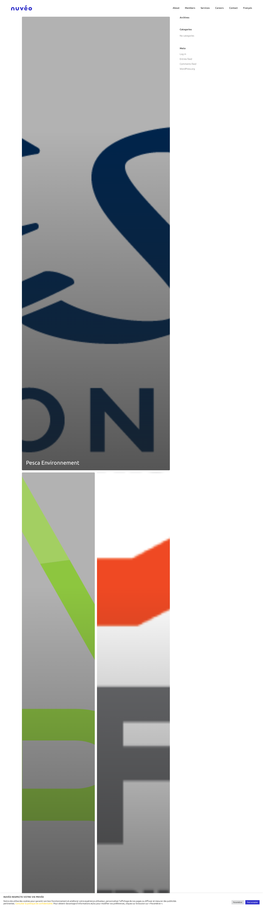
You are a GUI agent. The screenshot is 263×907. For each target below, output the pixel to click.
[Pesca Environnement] (96, 243)
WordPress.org (187, 68)
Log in (183, 54)
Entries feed (186, 59)
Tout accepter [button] (252, 902)
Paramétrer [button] (237, 902)
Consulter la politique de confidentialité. (34, 903)
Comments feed (188, 64)
